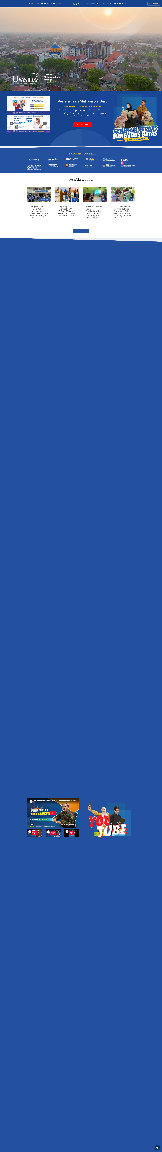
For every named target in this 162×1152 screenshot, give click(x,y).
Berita (46, 199)
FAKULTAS (62, 3)
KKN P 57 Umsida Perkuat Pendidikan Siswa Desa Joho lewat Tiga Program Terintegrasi (94, 212)
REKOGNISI (45, 3)
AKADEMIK (54, 3)
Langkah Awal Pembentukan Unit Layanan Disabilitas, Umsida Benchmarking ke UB (39, 212)
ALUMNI (102, 3)
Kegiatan (43, 199)
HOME (31, 3)
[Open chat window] (157, 1147)
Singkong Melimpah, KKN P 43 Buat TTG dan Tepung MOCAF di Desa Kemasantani (67, 211)
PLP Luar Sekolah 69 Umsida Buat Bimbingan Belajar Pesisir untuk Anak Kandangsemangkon (123, 212)
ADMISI (108, 3)
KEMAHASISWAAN (92, 3)
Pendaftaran (154, 3)
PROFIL (37, 3)
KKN (75, 199)
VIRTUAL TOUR (118, 3)
